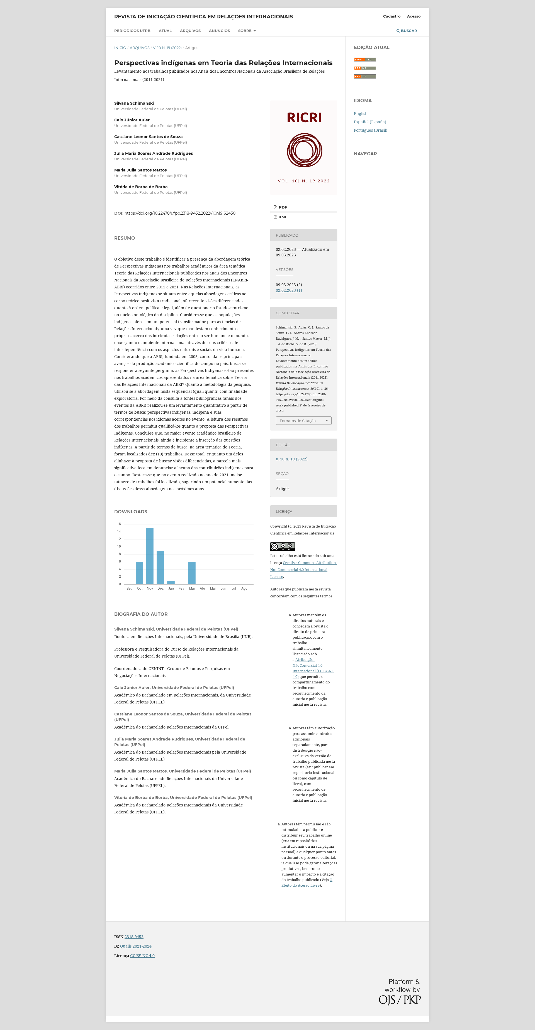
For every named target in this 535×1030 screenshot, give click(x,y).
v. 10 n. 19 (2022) (167, 47)
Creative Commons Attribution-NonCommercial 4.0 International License (303, 569)
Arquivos (190, 30)
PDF (282, 207)
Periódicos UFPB (132, 30)
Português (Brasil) (370, 130)
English (361, 113)
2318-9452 (134, 936)
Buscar (408, 30)
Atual (165, 30)
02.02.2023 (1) (289, 290)
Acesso (414, 16)
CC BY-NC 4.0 (142, 955)
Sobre (245, 30)
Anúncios (219, 30)
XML (282, 217)
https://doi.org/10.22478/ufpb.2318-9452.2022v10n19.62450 (180, 213)
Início (120, 47)
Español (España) (370, 121)
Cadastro (392, 16)
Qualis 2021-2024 (136, 946)
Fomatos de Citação (298, 420)
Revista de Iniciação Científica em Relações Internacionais (203, 17)
